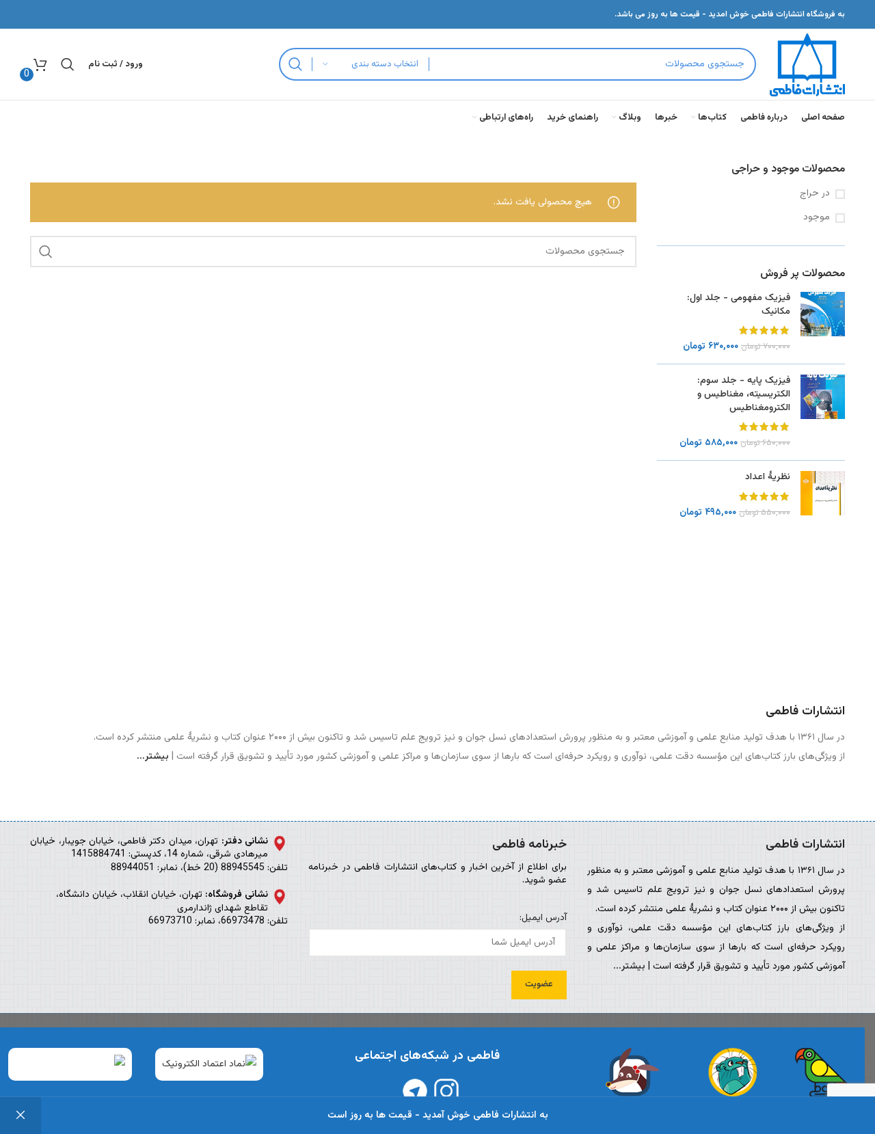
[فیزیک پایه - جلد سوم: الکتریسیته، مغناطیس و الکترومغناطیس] (822, 412)
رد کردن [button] (20, 1115)
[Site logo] (807, 64)
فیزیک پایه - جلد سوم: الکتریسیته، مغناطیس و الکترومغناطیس (743, 395)
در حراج (815, 194)
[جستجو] (295, 64)
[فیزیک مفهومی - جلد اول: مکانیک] (822, 322)
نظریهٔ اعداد (767, 478)
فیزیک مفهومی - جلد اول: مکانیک (738, 305)
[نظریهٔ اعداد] (822, 495)
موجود (816, 218)
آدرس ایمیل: (543, 919)
